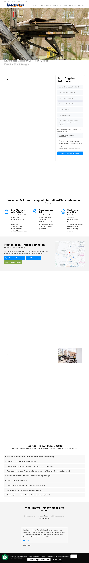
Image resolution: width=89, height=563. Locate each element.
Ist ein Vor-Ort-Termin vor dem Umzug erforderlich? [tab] (25, 490)
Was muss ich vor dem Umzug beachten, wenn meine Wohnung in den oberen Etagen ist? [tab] (38, 471)
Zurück (62, 355)
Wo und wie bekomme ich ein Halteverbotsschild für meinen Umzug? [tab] (31, 456)
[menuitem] (34, 5)
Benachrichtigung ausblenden (39, 560)
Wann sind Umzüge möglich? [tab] (17, 480)
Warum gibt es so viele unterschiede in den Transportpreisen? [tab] (28, 495)
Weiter (78, 355)
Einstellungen (56, 560)
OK (74, 556)
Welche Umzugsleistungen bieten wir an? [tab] (21, 461)
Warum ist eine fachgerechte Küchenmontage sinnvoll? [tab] (26, 485)
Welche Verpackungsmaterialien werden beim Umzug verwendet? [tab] (30, 466)
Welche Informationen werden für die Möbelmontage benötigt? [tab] (28, 476)
